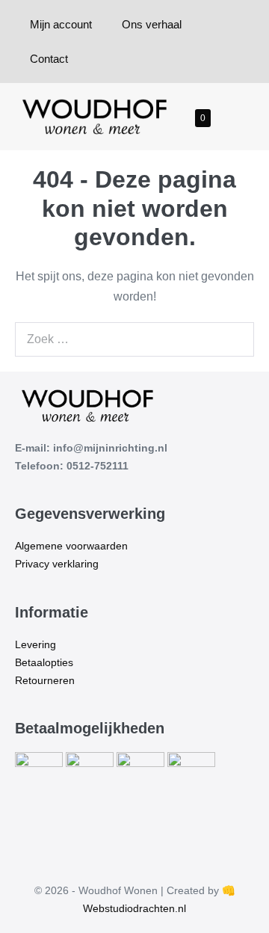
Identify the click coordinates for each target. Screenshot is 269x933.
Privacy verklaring (57, 564)
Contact (49, 58)
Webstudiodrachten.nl (134, 908)
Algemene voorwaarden (71, 546)
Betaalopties (44, 662)
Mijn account (61, 24)
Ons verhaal (152, 24)
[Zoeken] (235, 339)
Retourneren (45, 680)
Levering (35, 644)
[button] (226, 117)
